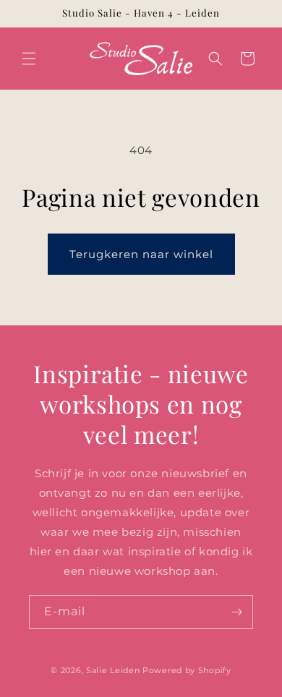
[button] (29, 58)
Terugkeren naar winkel (141, 254)
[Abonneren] (236, 612)
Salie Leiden (113, 670)
